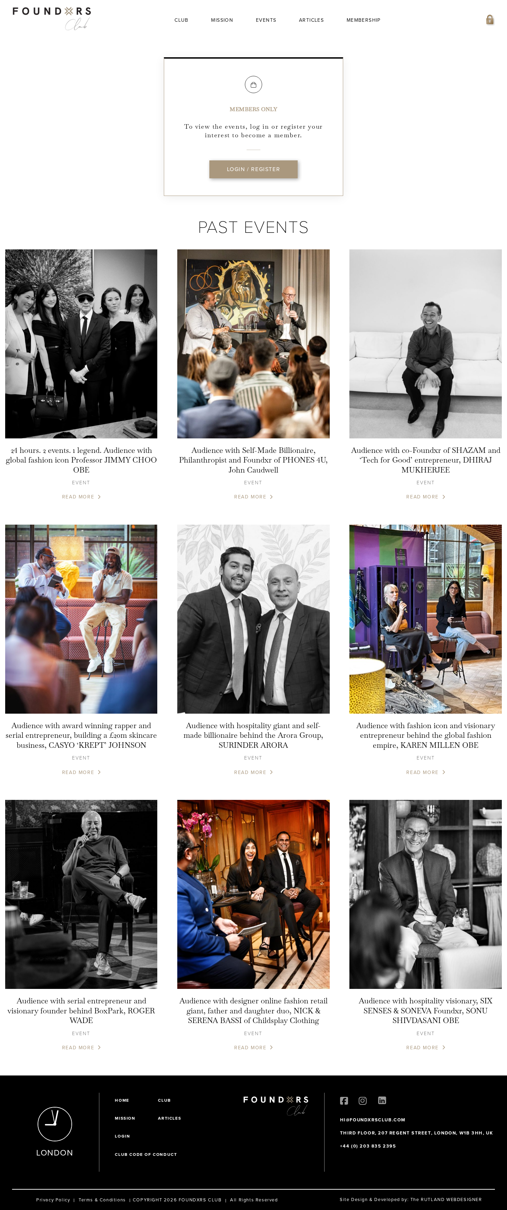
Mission (222, 20)
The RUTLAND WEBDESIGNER (446, 1199)
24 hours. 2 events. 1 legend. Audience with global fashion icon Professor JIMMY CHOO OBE (81, 460)
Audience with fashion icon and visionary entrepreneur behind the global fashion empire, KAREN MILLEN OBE (425, 735)
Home (122, 1100)
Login (122, 1136)
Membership (364, 20)
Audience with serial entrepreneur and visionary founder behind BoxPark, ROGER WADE (81, 1010)
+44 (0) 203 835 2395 (368, 1146)
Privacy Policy (53, 1200)
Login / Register (253, 169)
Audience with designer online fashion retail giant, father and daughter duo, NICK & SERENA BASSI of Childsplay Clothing (253, 1010)
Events (266, 20)
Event (81, 482)
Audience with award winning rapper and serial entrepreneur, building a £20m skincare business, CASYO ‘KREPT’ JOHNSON (81, 735)
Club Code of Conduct (146, 1154)
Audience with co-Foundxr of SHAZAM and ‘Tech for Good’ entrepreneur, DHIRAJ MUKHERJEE (425, 460)
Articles (311, 20)
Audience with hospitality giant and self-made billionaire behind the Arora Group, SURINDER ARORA (253, 735)
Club (182, 20)
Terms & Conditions (102, 1200)
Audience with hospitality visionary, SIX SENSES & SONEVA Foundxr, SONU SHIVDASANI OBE (426, 1010)
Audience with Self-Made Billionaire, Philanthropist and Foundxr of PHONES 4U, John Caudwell (253, 460)
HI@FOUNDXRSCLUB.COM (373, 1120)
